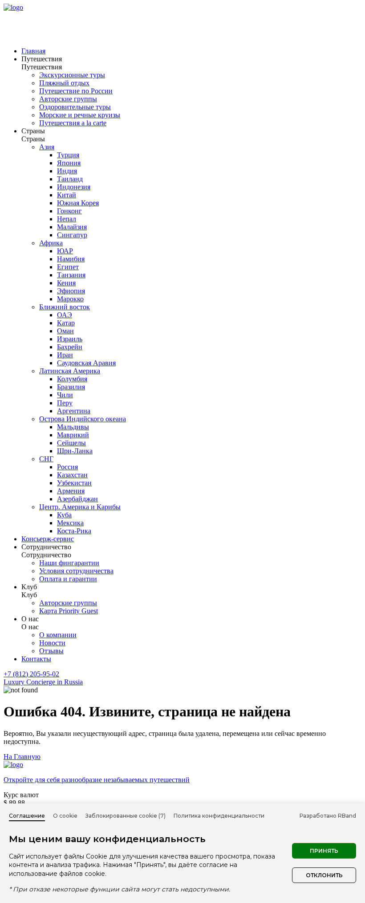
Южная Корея (78, 203)
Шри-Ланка (75, 451)
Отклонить (324, 875)
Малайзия (72, 227)
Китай (66, 195)
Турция (68, 155)
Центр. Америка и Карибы (80, 507)
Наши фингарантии (69, 563)
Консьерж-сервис (47, 539)
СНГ (46, 459)
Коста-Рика (74, 531)
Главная (33, 51)
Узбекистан (74, 483)
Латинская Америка (69, 371)
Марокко (70, 299)
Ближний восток (64, 307)
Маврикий (73, 435)
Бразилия (71, 387)
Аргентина (73, 411)
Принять (324, 850)
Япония (69, 163)
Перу (65, 403)
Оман (65, 331)
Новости (52, 643)
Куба (64, 515)
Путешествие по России (76, 91)
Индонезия (73, 187)
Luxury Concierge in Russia (43, 682)
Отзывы (51, 651)
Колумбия (72, 379)
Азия (46, 147)
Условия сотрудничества (76, 571)
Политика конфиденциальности (219, 815)
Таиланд (70, 179)
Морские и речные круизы (79, 115)
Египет (68, 267)
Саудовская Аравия (86, 363)
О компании (58, 635)
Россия (67, 467)
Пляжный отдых (64, 83)
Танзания (71, 275)
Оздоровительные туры (75, 107)
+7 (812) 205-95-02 (31, 674)
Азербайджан (77, 499)
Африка (51, 243)
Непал (66, 219)
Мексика (70, 523)
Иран (65, 355)
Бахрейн (69, 347)
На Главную (22, 756)
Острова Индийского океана (82, 419)
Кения (66, 283)
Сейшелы (71, 443)
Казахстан (72, 475)
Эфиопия (71, 291)
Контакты (36, 659)
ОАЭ (64, 315)
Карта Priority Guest (68, 611)
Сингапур (72, 235)
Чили (65, 395)
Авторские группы (68, 99)
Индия (67, 171)
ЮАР (65, 251)
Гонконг (69, 211)
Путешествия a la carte (72, 123)
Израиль (69, 339)
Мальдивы (73, 427)
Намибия (71, 259)
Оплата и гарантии (68, 579)
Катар (66, 323)
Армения (71, 491)
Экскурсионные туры (72, 75)
